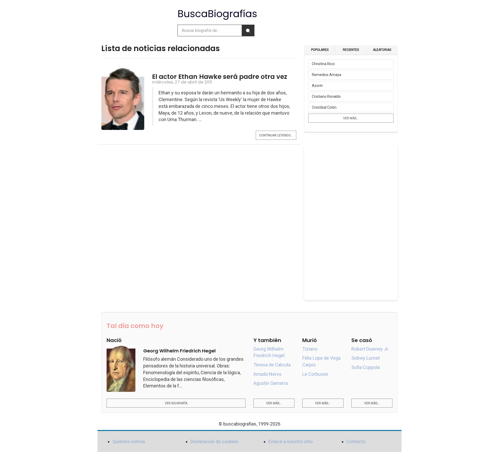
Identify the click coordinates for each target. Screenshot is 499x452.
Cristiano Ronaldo (326, 96)
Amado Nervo (267, 374)
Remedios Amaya (326, 75)
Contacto (355, 441)
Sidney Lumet (365, 358)
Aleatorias (382, 50)
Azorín (317, 86)
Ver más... (351, 118)
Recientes (351, 50)
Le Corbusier (315, 374)
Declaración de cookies (214, 441)
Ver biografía (176, 403)
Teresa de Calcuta (272, 364)
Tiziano (309, 349)
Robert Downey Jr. (370, 349)
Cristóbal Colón (324, 107)
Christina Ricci (323, 64)
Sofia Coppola (365, 367)
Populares (320, 50)
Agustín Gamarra (270, 383)
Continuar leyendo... (276, 135)
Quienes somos (129, 441)
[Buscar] (247, 30)
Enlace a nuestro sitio (290, 441)
